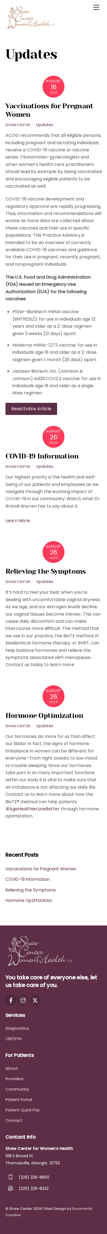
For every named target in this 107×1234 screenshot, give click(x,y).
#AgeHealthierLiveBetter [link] (32, 809)
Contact (13, 1120)
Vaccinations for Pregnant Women (40, 869)
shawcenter (17, 125)
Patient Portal (18, 1099)
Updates (44, 125)
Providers (14, 1079)
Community (17, 1089)
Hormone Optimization (44, 716)
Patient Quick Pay (22, 1110)
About (11, 1068)
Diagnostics (17, 1028)
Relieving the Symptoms (45, 571)
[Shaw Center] (32, 27)
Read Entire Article (31, 409)
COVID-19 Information (42, 456)
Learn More (17, 520)
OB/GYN (13, 1038)
